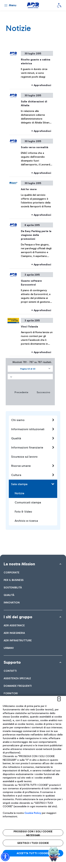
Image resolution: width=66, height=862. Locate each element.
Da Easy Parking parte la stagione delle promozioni (36, 235)
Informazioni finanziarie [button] (27, 447)
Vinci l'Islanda (29, 326)
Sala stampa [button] (19, 484)
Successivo (43, 392)
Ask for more (29, 189)
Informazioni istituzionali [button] (27, 429)
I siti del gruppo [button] (18, 616)
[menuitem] (11, 572)
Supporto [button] (12, 662)
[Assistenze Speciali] (59, 5)
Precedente (21, 392)
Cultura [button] (16, 475)
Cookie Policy (32, 813)
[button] (30, 368)
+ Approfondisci (41, 85)
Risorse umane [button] (21, 466)
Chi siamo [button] (18, 420)
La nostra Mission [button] (19, 563)
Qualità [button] (16, 438)
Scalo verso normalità (34, 147)
